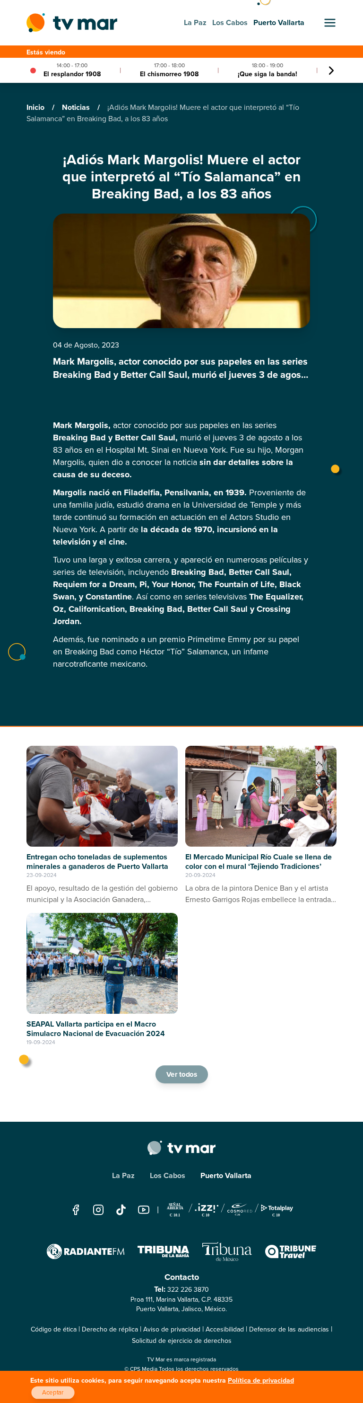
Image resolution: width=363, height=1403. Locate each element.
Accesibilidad (225, 1329)
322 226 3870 (188, 1290)
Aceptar (53, 1392)
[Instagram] (98, 1209)
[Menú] (330, 22)
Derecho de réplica (110, 1329)
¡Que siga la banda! (267, 74)
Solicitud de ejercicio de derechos (182, 1341)
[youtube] (143, 1209)
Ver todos (181, 1074)
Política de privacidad (261, 1380)
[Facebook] (75, 1209)
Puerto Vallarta (225, 1175)
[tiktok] (121, 1209)
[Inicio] (71, 22)
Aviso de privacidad (171, 1329)
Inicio (36, 107)
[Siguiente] (331, 70)
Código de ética (54, 1329)
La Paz (123, 1175)
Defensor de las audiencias (289, 1329)
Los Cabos (167, 1175)
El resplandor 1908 (72, 74)
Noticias (77, 107)
